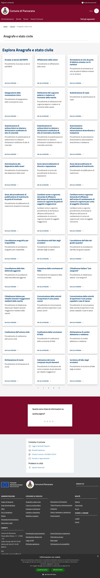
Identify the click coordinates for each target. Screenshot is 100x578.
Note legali (54, 540)
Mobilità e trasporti (32, 516)
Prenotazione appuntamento (35, 533)
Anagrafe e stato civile (33, 502)
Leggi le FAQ (30, 540)
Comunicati (79, 505)
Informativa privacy (56, 537)
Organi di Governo (7, 502)
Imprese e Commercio (33, 509)
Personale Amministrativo (9, 519)
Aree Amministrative (8, 505)
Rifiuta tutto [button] (57, 570)
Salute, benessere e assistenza (60, 512)
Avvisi (77, 509)
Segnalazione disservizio (34, 537)
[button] (50, 574)
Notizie (77, 502)
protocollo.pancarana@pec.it (11, 554)
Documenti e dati (6, 523)
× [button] (98, 556)
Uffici (3, 509)
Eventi (77, 522)
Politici (3, 516)
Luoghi (77, 518)
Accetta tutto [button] (42, 570)
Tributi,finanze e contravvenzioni (61, 505)
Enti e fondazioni (6, 512)
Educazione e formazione (58, 502)
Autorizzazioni (55, 516)
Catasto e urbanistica (33, 512)
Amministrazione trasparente (60, 533)
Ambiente (53, 509)
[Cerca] (96, 11)
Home (5, 26)
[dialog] (50, 566)
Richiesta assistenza (32, 544)
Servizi (12, 26)
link (69, 566)
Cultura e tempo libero (33, 505)
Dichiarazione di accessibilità (59, 544)
